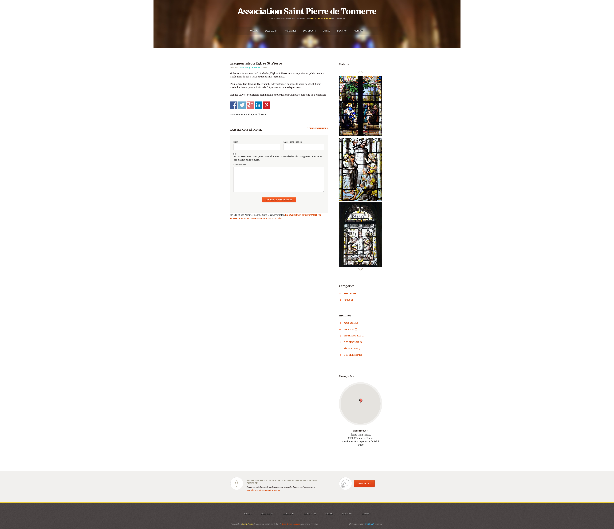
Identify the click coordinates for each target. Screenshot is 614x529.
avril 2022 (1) (350, 336)
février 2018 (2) (352, 355)
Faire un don (364, 490)
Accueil (248, 520)
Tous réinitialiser (317, 128)
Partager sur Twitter (242, 105)
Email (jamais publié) (292, 142)
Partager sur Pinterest (266, 105)
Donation (347, 520)
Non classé (350, 300)
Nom (235, 142)
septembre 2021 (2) (354, 342)
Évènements (310, 520)
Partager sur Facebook (233, 105)
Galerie (329, 520)
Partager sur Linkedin (258, 105)
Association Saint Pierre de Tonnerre (307, 11)
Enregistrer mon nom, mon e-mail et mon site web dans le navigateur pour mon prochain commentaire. (278, 158)
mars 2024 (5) (351, 330)
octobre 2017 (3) (353, 362)
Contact (366, 520)
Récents (348, 307)
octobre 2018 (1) (353, 349)
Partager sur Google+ (250, 105)
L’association (267, 520)
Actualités (288, 520)
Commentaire (239, 164)
